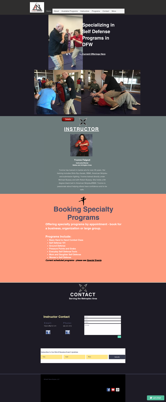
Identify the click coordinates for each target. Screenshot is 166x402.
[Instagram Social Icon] (117, 389)
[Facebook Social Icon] (108, 389)
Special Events (94, 260)
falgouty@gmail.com (50, 326)
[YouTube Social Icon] (113, 389)
